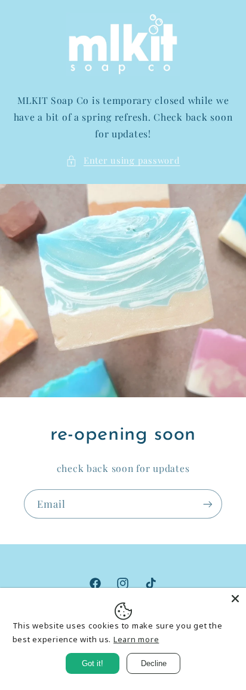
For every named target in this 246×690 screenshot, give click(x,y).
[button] (123, 160)
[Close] (235, 599)
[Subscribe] (208, 504)
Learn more (136, 639)
